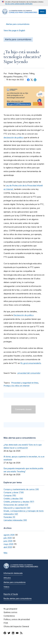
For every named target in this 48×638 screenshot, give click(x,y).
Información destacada (13, 573)
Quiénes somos (10, 612)
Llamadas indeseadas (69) (15, 520)
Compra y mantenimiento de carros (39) (21, 489)
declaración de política (13, 137)
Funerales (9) (9, 517)
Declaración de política (23, 315)
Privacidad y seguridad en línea (24, 383)
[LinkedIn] (13, 633)
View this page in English (14, 30)
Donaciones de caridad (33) (16, 505)
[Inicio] (19, 14)
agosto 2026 (9, 535)
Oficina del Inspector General (16, 626)
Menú (42, 12)
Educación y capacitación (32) (17, 508)
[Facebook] (5, 633)
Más (5, 553)
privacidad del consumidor (29, 373)
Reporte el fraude (11, 594)
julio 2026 (8, 538)
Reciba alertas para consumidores (18, 598)
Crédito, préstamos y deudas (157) (19, 501)
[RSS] (21, 633)
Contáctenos (9, 616)
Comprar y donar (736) (14, 492)
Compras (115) (10, 495)
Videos (6, 587)
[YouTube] (17, 633)
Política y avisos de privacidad (17, 619)
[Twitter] (9, 633)
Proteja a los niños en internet (16, 386)
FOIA (6, 623)
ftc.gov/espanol (10, 609)
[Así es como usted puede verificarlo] (22, 3)
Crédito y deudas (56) (13, 498)
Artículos (7, 578)
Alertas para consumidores (17, 24)
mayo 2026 (8, 544)
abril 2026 (8, 547)
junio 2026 (8, 541)
